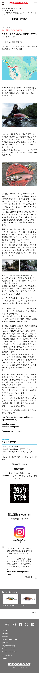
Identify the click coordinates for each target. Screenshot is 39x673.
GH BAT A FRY (14, 457)
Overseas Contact (7, 655)
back (34, 612)
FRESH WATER (8, 11)
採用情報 (5, 636)
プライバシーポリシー (9, 639)
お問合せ (5, 643)
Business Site (6, 658)
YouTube (25, 288)
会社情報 (5, 633)
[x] (26, 624)
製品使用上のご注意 (8, 646)
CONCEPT (5, 630)
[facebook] (20, 624)
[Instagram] (14, 624)
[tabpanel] (19, 601)
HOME (4, 8)
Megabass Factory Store (9, 652)
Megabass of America (9, 649)
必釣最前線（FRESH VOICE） (17, 8)
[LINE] (32, 624)
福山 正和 (5, 30)
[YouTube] (7, 624)
